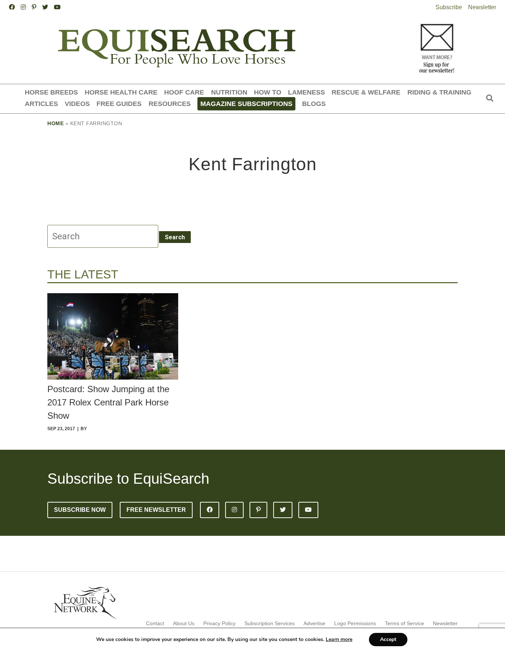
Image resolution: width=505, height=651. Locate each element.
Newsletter (482, 7)
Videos (77, 103)
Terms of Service (404, 623)
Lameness (306, 92)
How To (267, 92)
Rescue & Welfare (366, 92)
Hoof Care (184, 92)
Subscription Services (269, 623)
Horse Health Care (121, 92)
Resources (170, 103)
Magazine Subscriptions (246, 103)
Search (175, 237)
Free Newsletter (156, 510)
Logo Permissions (355, 623)
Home (55, 123)
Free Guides (119, 103)
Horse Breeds (51, 92)
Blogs (314, 103)
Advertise (314, 623)
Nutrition (229, 92)
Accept (388, 639)
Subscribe (448, 7)
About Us (183, 623)
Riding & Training (439, 92)
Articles (41, 103)
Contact (155, 623)
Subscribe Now (80, 510)
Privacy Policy (219, 623)
